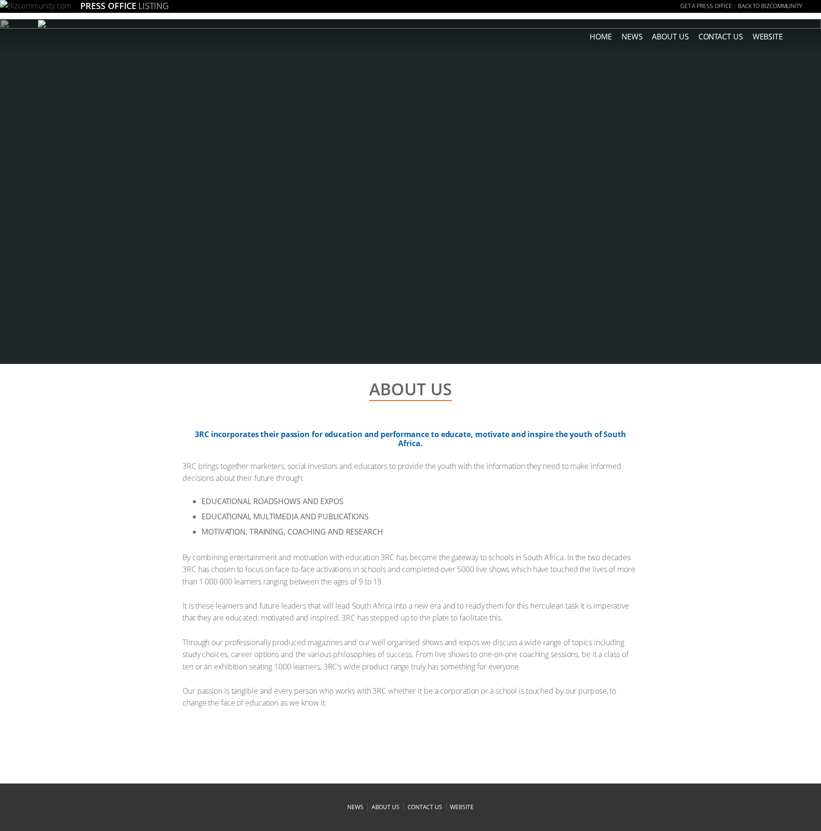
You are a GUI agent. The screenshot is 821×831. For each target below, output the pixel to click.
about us (670, 36)
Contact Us (720, 36)
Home (601, 36)
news (632, 36)
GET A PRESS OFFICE (706, 6)
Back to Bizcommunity (770, 6)
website (461, 807)
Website (768, 36)
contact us (425, 807)
